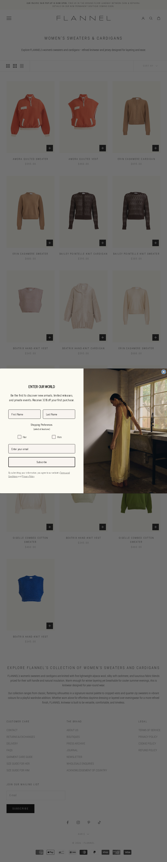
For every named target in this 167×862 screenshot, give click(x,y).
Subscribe (42, 462)
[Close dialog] (163, 372)
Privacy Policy (28, 476)
